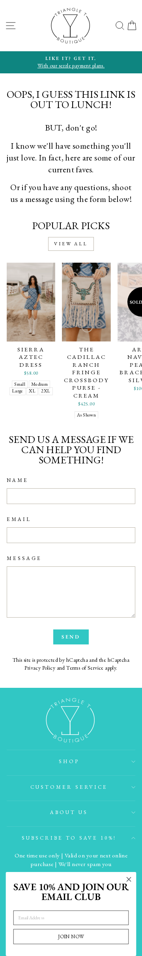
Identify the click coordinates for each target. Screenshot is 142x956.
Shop (69, 761)
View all (71, 244)
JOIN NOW (71, 936)
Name (17, 480)
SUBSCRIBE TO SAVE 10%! (69, 838)
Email (19, 519)
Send (71, 636)
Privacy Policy (39, 667)
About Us (69, 812)
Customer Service (69, 787)
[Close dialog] (129, 879)
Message (24, 558)
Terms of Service (85, 667)
